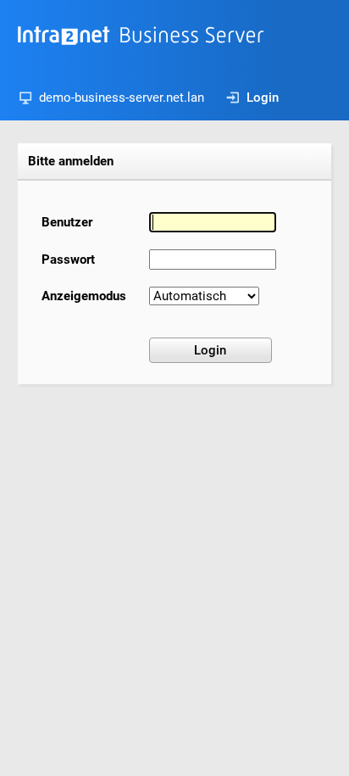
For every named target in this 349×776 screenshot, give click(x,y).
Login (263, 97)
